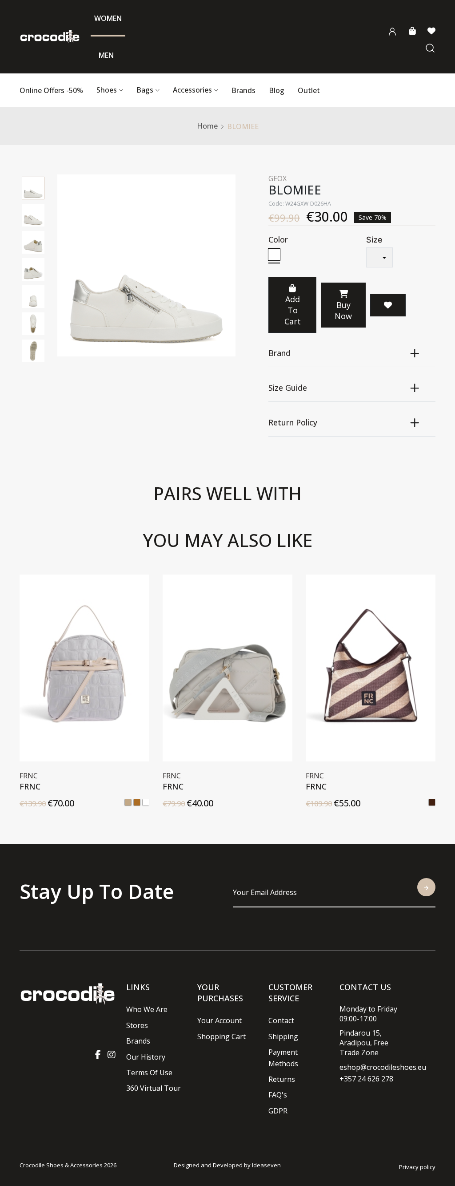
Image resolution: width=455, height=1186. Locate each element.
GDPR (277, 1111)
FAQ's (277, 1095)
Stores (137, 1025)
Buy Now (343, 310)
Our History (145, 1057)
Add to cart (292, 310)
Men (106, 55)
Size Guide (287, 387)
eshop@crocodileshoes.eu (382, 1067)
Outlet (309, 90)
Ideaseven (266, 1165)
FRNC (32, 786)
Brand (279, 353)
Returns (281, 1079)
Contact (281, 1020)
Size (374, 239)
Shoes (106, 90)
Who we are (147, 1009)
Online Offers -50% (51, 90)
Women (108, 18)
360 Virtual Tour (153, 1088)
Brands (243, 90)
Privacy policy (417, 1167)
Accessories (192, 90)
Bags (144, 90)
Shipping (283, 1036)
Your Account (219, 1020)
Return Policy (292, 422)
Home (207, 126)
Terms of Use (149, 1072)
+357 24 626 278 (366, 1079)
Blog (276, 90)
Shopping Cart (221, 1036)
